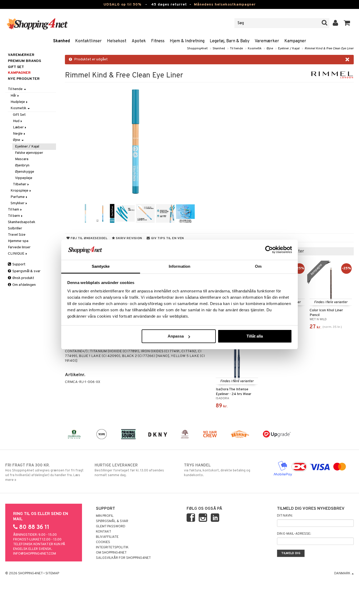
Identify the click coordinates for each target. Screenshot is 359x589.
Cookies (103, 542)
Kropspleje (20, 190)
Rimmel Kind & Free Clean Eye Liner (329, 48)
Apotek (139, 41)
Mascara (21, 159)
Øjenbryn (22, 165)
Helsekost (116, 41)
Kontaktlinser (88, 41)
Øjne (269, 48)
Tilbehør (20, 184)
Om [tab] (258, 266)
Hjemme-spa (18, 241)
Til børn (14, 216)
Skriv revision (128, 238)
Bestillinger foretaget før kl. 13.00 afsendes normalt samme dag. (129, 470)
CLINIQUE (16, 253)
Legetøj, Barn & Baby (229, 41)
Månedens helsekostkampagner (225, 4)
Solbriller (15, 228)
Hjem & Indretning (187, 41)
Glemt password (110, 526)
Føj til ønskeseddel (88, 238)
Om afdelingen (24, 285)
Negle (18, 134)
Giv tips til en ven (167, 238)
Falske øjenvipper (29, 153)
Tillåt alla (255, 336)
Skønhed (61, 41)
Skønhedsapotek (21, 222)
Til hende (236, 48)
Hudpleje (18, 102)
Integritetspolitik (112, 547)
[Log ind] (335, 23)
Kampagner (295, 41)
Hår (14, 95)
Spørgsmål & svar (26, 271)
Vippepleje (23, 178)
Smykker (18, 203)
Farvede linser (19, 247)
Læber (18, 127)
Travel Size (16, 235)
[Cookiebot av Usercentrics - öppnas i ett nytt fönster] (269, 250)
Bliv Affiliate (107, 537)
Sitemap (52, 573)
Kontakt (103, 532)
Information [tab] (179, 266)
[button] (347, 23)
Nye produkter (24, 79)
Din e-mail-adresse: (294, 534)
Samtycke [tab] (101, 266)
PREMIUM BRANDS (24, 61)
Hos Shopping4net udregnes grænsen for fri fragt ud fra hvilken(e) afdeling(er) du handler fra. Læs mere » (44, 472)
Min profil (105, 516)
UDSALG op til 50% (122, 4)
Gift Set (19, 115)
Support (18, 264)
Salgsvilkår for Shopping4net (123, 558)
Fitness (158, 41)
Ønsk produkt (23, 278)
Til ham (14, 209)
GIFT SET (16, 67)
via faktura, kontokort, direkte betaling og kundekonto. (217, 470)
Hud (16, 121)
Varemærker (267, 41)
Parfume (18, 197)
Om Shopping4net (111, 553)
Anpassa (176, 336)
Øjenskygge (24, 172)
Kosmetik (254, 48)
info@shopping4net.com (34, 554)
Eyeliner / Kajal (289, 48)
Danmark (342, 573)
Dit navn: (285, 516)
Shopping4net (197, 48)
